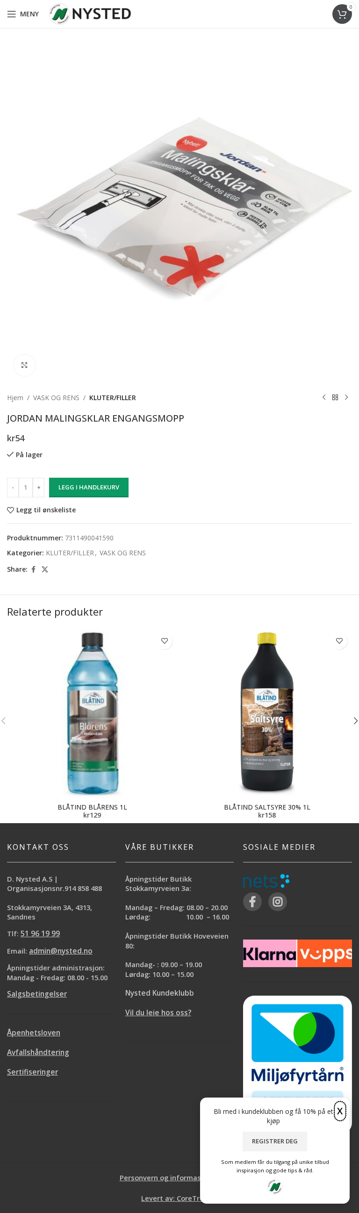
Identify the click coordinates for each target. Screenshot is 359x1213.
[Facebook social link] (33, 569)
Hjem (15, 397)
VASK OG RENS (56, 397)
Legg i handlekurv (88, 487)
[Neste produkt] (346, 397)
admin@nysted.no (61, 951)
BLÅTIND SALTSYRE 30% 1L (267, 807)
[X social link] (45, 569)
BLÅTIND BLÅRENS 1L (92, 807)
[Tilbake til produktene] (335, 397)
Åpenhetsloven (33, 1033)
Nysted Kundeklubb (159, 993)
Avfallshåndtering (38, 1052)
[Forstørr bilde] (24, 365)
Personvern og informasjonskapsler (180, 1177)
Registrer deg (275, 1141)
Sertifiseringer (32, 1072)
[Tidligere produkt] (324, 397)
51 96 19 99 (40, 934)
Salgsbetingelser (37, 994)
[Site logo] (90, 13)
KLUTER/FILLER (112, 397)
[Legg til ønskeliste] (164, 641)
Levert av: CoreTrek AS (179, 1198)
